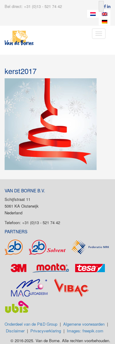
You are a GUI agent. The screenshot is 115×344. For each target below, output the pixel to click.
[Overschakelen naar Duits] (104, 22)
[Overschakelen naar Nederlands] (93, 14)
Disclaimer (15, 331)
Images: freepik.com (85, 331)
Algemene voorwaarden (84, 324)
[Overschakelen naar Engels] (104, 14)
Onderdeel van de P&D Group (31, 324)
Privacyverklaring (45, 331)
